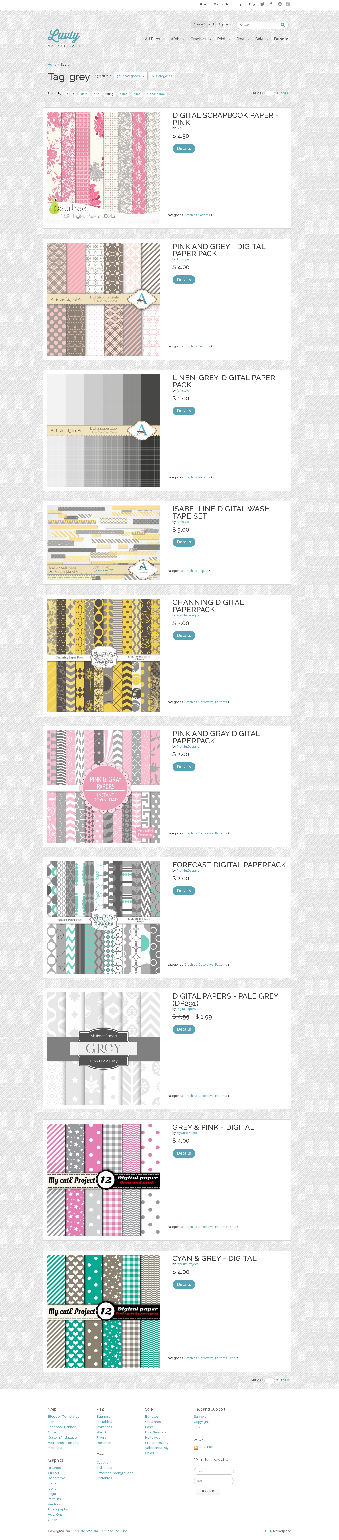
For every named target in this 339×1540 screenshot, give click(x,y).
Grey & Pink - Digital (213, 1127)
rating (109, 94)
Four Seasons (155, 1432)
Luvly (268, 1531)
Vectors (54, 1504)
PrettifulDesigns (188, 615)
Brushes (54, 1468)
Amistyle (183, 259)
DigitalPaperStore (189, 1009)
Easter (150, 1427)
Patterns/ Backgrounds (115, 1473)
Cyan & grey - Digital (214, 1258)
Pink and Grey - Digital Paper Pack (218, 250)
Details (184, 148)
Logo (52, 1494)
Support (200, 1416)
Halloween (154, 1437)
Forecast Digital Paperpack (229, 864)
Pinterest (279, 4)
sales (123, 94)
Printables (104, 1422)
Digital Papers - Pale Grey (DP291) (225, 999)
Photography (58, 1509)
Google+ (288, 4)
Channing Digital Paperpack (208, 606)
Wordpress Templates (65, 1443)
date (84, 94)
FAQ (197, 1427)
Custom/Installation (63, 1437)
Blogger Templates (63, 1416)
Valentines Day (157, 1448)
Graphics (190, 215)
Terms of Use (109, 1531)
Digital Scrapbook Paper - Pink (225, 119)
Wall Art (103, 1432)
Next (287, 93)
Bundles (151, 1416)
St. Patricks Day (156, 1443)
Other (232, 1227)
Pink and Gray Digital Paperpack (216, 737)
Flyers (101, 1437)
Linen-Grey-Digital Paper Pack (223, 381)
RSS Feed (208, 1447)
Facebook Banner (62, 1427)
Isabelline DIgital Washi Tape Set (222, 512)
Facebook (271, 4)
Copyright (201, 1422)
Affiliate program (86, 1531)
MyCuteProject (187, 1133)
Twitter (262, 4)
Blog (124, 1531)
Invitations (104, 1427)
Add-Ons (55, 1514)
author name (156, 94)
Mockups (55, 1448)
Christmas (153, 1422)
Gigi (179, 128)
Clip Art (203, 571)
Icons (52, 1422)
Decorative (206, 702)
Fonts (52, 1483)
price (137, 94)
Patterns (204, 215)
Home (52, 64)
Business (103, 1416)
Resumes (104, 1443)
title (96, 94)
